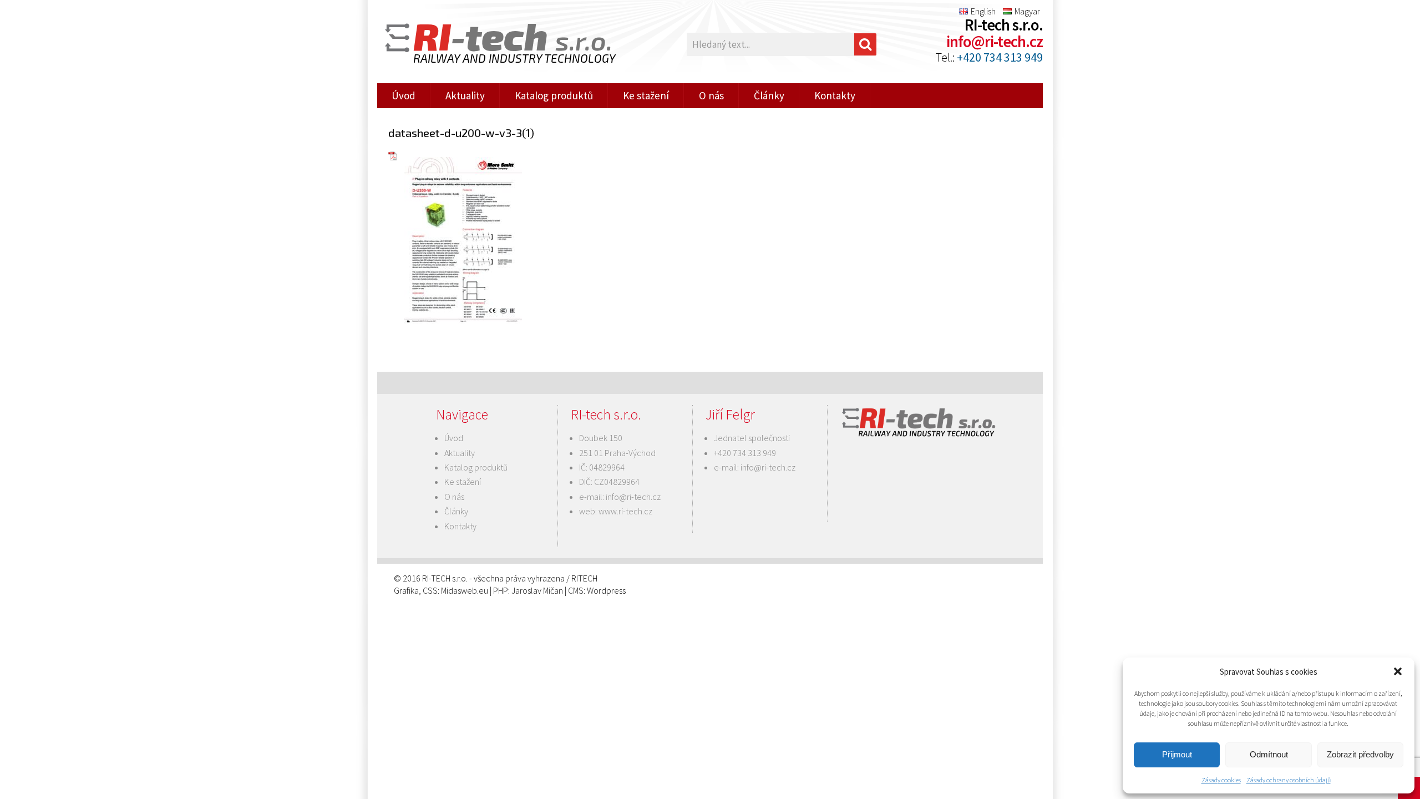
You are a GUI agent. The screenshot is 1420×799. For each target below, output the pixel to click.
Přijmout (1177, 754)
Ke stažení (646, 95)
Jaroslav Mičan (537, 590)
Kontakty (834, 95)
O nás (711, 95)
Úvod (403, 95)
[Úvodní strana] (494, 44)
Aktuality (465, 95)
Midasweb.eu (464, 590)
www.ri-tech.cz (625, 511)
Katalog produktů (554, 95)
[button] (1397, 671)
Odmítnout (1269, 754)
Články (769, 95)
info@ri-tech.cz (994, 42)
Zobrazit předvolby (1360, 754)
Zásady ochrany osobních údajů (1288, 780)
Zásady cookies (1221, 780)
